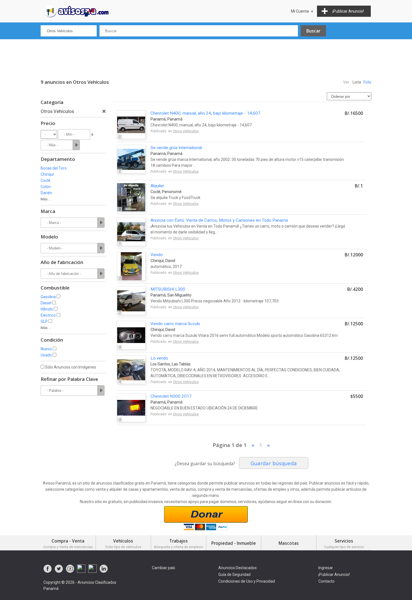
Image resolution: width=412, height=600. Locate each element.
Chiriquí (47, 174)
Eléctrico (48, 315)
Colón (46, 186)
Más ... (46, 199)
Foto (367, 82)
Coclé (45, 180)
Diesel (46, 303)
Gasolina (48, 297)
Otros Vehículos (186, 131)
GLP (44, 321)
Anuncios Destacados (237, 568)
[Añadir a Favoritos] (354, 134)
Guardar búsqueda (274, 463)
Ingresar (325, 568)
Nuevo (46, 349)
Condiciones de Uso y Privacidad (246, 581)
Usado (46, 355)
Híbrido (47, 309)
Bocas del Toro (54, 168)
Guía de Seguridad (234, 574)
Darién (46, 193)
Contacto (326, 581)
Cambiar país (163, 568)
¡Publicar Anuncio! (334, 574)
